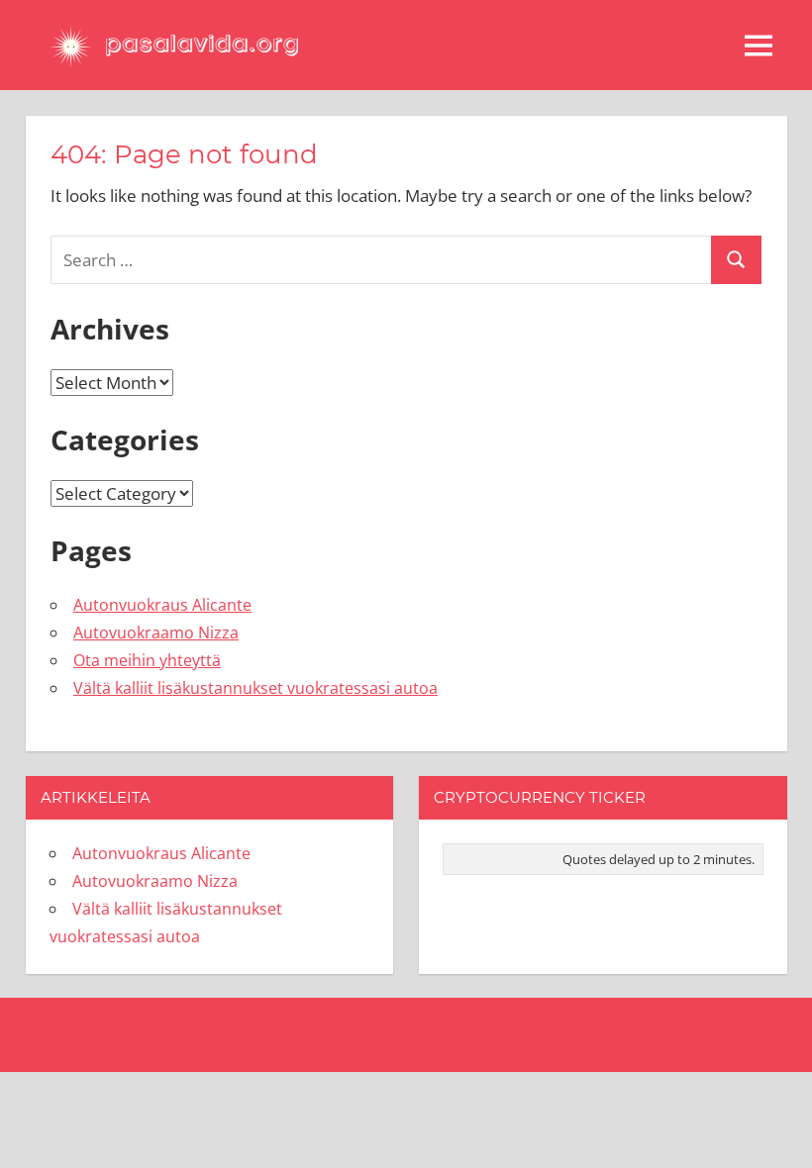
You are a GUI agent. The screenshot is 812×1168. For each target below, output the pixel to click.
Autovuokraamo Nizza (156, 632)
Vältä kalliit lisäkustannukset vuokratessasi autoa (255, 688)
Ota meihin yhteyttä (147, 660)
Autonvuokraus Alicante (162, 605)
